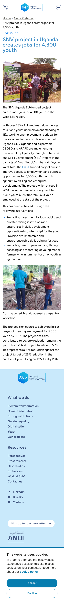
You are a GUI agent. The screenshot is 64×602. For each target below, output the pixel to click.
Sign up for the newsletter (28, 523)
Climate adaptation (20, 411)
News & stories (23, 18)
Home (7, 18)
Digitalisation (16, 426)
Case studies (16, 466)
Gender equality (18, 421)
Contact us (15, 481)
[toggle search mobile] (5, 7)
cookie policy (29, 571)
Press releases (17, 461)
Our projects (16, 437)
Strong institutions (20, 416)
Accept (32, 583)
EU (24, 167)
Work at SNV (16, 476)
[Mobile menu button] (58, 7)
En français (15, 471)
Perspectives (16, 456)
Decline (32, 593)
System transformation (23, 406)
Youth (11, 431)
